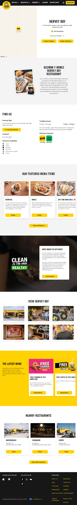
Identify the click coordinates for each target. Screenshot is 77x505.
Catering (66, 486)
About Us (55, 479)
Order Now (70, 3)
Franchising (55, 489)
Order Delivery (65, 41)
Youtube (30, 479)
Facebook (22, 479)
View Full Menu (38, 225)
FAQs (53, 482)
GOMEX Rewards (68, 493)
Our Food (14, 2)
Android (9, 479)
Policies (65, 502)
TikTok (22, 483)
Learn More (50, 276)
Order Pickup (49, 41)
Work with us (24, 2)
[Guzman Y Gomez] (6, 5)
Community (35, 2)
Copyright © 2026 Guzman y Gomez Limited (14, 499)
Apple (3, 479)
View (14, 452)
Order (13, 215)
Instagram (26, 479)
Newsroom (66, 479)
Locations (45, 2)
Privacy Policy (67, 498)
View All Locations (38, 462)
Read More (38, 393)
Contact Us (67, 482)
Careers (65, 489)
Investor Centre (54, 2)
